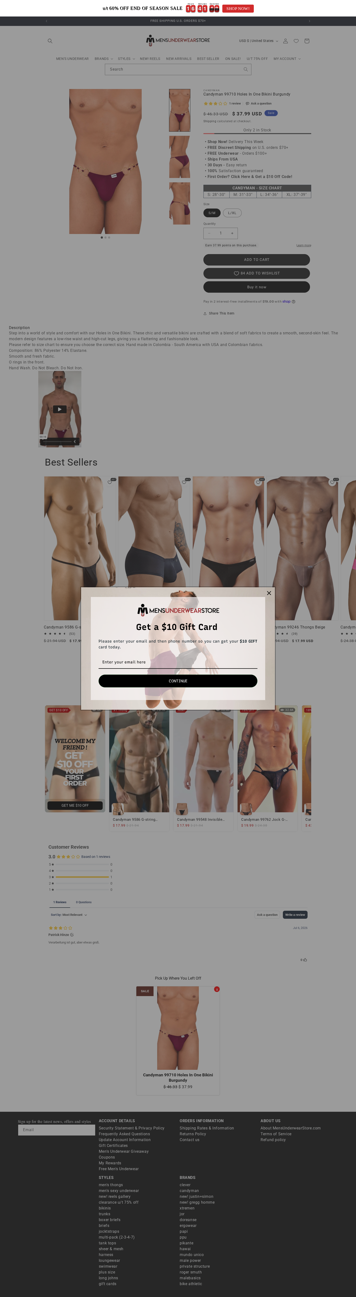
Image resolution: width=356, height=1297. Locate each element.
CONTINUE (178, 681)
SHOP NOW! (238, 8)
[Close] (269, 593)
